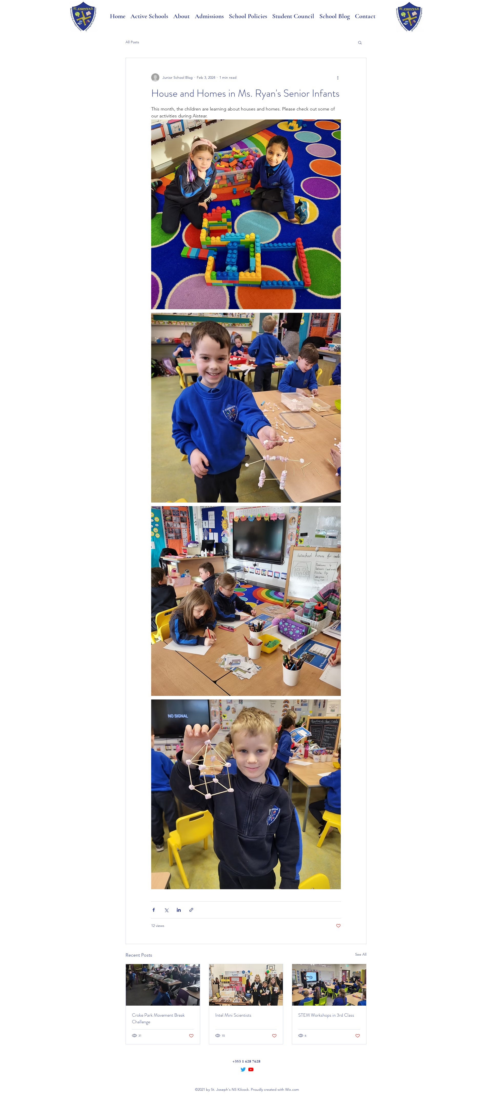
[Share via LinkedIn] (178, 909)
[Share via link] (191, 909)
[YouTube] (250, 1069)
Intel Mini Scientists (233, 1015)
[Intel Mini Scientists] (246, 985)
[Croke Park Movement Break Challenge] (163, 985)
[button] (359, 42)
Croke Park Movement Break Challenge (158, 1018)
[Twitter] (243, 1069)
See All (360, 954)
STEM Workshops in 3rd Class (326, 1015)
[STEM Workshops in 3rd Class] (329, 985)
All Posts (132, 42)
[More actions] (338, 77)
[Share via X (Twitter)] (166, 909)
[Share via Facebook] (153, 909)
